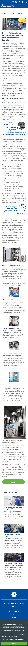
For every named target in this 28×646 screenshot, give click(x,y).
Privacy (14, 618)
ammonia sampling (11, 63)
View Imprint (14, 636)
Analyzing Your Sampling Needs (12, 535)
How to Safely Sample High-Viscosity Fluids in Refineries (13, 564)
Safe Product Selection (14, 612)
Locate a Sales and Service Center (15, 603)
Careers (14, 606)
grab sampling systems (17, 268)
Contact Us (14, 609)
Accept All (14, 643)
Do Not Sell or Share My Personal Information (14, 639)
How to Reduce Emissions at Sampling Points (13, 508)
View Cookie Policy (6, 636)
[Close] (26, 622)
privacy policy (22, 634)
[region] (14, 633)
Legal (13, 615)
